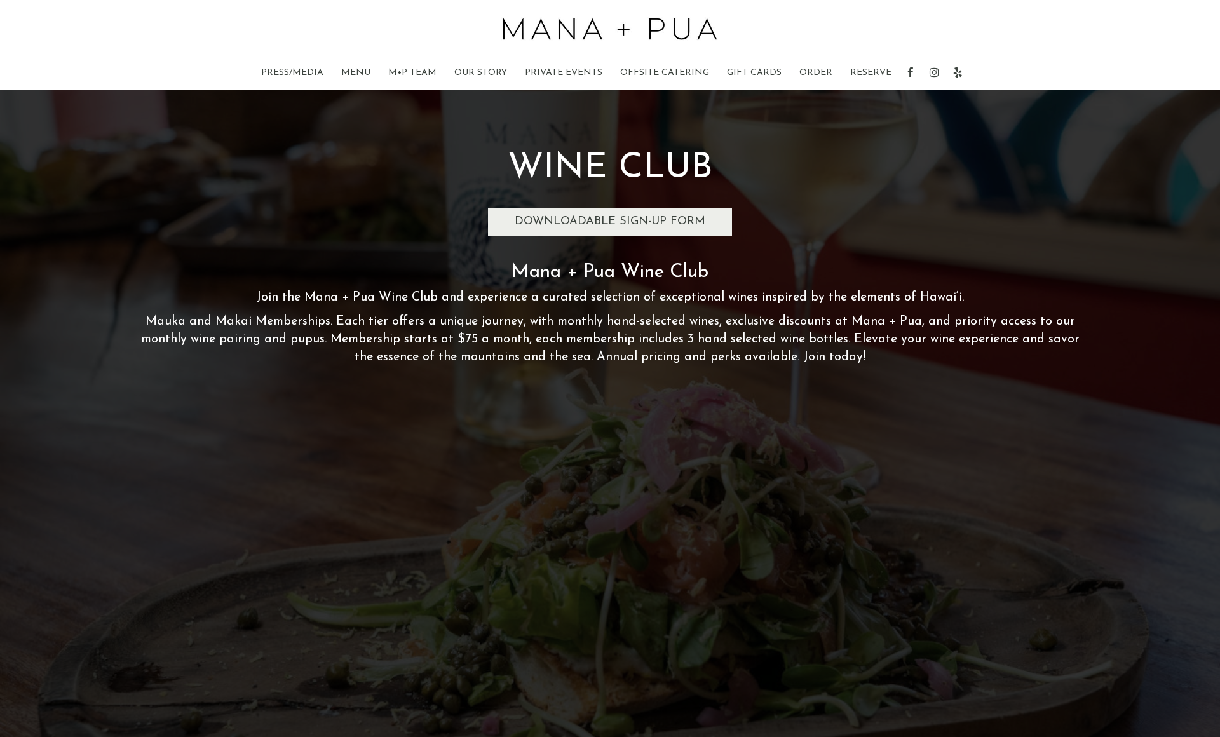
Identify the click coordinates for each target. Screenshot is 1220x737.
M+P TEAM (412, 73)
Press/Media (292, 73)
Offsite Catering (664, 73)
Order (815, 73)
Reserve (870, 73)
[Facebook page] (910, 72)
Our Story (480, 73)
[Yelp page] (957, 72)
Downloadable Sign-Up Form (610, 221)
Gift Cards (754, 73)
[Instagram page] (934, 72)
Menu (355, 73)
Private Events (563, 73)
